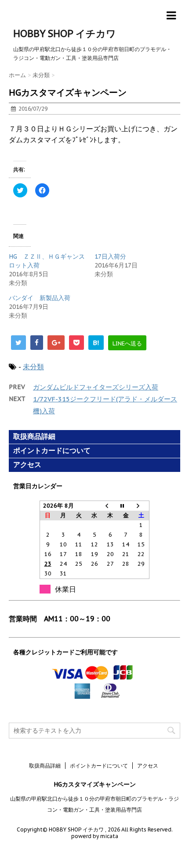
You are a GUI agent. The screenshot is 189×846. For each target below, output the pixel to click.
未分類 (33, 366)
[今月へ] (126, 506)
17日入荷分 (110, 256)
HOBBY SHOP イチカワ (64, 33)
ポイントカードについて (52, 450)
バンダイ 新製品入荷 (39, 298)
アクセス (27, 464)
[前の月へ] (110, 506)
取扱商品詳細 (34, 436)
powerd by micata (94, 836)
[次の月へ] (141, 506)
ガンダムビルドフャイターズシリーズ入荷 (95, 387)
